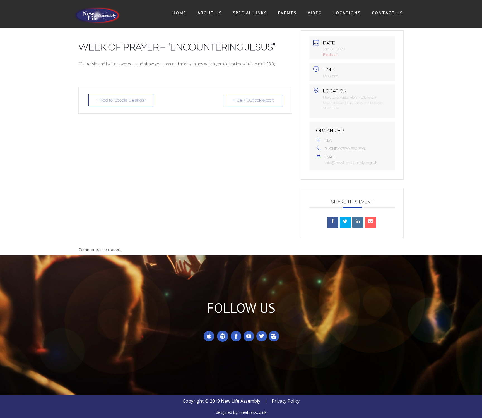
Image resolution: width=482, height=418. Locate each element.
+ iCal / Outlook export (253, 100)
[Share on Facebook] (332, 222)
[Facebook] (236, 336)
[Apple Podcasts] (209, 336)
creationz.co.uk (252, 412)
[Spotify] (222, 336)
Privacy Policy (286, 401)
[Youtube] (249, 336)
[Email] (370, 222)
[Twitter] (261, 336)
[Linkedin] (357, 222)
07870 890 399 (351, 148)
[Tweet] (345, 222)
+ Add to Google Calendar (121, 100)
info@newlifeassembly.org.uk (351, 162)
